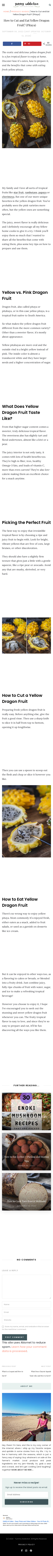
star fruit (19, 192)
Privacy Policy (26, 1544)
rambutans (31, 192)
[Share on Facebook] (12, 44)
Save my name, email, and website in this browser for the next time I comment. (25, 1328)
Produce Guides (20, 11)
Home (6, 11)
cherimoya (8, 196)
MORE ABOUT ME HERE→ (23, 1469)
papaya (42, 192)
